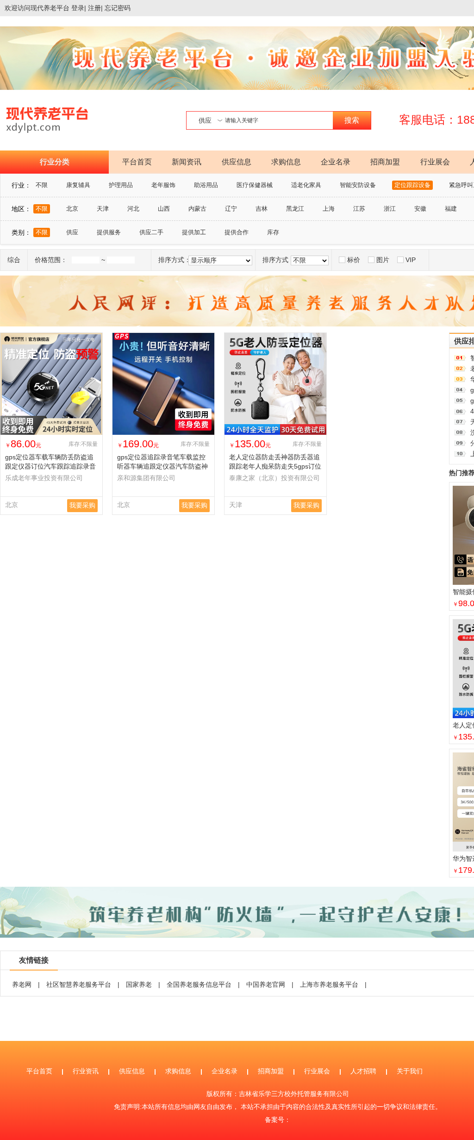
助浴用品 (206, 185)
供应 (72, 232)
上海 (329, 208)
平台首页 (137, 162)
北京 (72, 208)
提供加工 (194, 232)
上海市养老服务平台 (329, 984)
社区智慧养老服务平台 (78, 984)
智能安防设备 (358, 185)
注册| (95, 8)
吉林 (262, 208)
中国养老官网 (265, 984)
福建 (451, 208)
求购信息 (286, 162)
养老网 (21, 984)
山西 (164, 208)
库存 (273, 232)
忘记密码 (118, 8)
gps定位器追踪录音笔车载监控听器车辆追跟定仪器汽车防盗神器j (162, 466)
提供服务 (109, 232)
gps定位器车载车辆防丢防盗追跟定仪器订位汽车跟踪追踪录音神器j (50, 466)
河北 (133, 208)
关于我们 (410, 1071)
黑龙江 (295, 208)
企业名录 (335, 162)
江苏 (359, 208)
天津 (103, 208)
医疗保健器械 (255, 185)
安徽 (420, 208)
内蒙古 (197, 208)
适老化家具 (306, 185)
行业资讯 (86, 1071)
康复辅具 (78, 185)
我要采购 (82, 505)
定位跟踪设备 (412, 185)
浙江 (390, 208)
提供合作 (237, 232)
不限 (42, 185)
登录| (78, 8)
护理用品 (121, 185)
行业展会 (435, 162)
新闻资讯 (186, 162)
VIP (410, 259)
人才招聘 (363, 1071)
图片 (382, 259)
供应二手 (151, 232)
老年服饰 (163, 185)
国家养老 (139, 984)
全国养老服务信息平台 (199, 984)
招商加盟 (385, 162)
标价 (353, 259)
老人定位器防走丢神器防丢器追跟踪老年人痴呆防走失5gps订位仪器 (275, 466)
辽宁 (231, 208)
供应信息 (236, 162)
